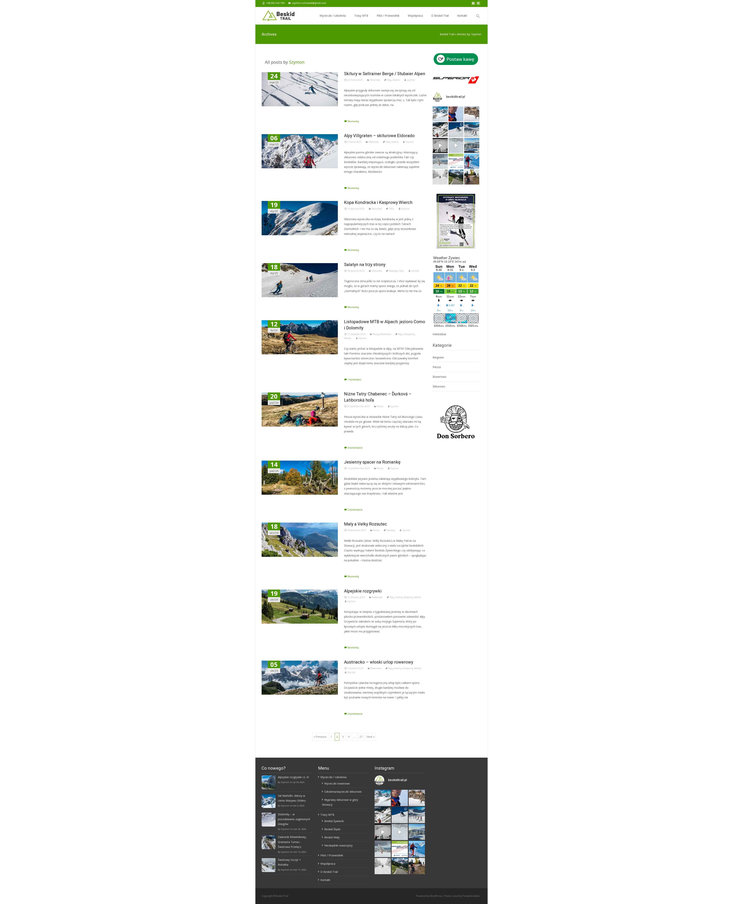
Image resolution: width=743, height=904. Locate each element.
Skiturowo (375, 80)
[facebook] (473, 4)
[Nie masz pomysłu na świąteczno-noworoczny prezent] (456, 161)
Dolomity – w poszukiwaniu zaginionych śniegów (294, 819)
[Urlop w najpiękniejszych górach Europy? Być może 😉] (471, 114)
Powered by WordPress (429, 896)
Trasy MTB (361, 15)
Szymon (297, 62)
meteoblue (439, 334)
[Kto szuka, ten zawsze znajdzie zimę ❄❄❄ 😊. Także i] (440, 161)
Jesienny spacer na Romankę (372, 462)
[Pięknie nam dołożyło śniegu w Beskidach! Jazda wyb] (456, 145)
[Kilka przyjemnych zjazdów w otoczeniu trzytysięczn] (456, 114)
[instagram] (478, 4)
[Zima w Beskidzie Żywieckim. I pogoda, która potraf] (471, 145)
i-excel (455, 896)
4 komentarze (355, 447)
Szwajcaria (409, 334)
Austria (396, 80)
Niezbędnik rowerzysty (338, 845)
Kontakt (462, 15)
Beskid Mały (332, 837)
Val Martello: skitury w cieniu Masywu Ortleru (292, 798)
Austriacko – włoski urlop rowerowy (378, 662)
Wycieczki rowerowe (337, 783)
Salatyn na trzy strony (364, 264)
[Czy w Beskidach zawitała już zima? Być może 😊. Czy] (440, 177)
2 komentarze (355, 509)
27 (361, 736)
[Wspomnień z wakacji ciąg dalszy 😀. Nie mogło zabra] (456, 177)
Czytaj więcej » (354, 112)
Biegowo (438, 357)
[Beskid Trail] (275, 14)
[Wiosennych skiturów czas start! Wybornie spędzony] (471, 129)
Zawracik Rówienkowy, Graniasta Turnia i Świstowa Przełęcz (292, 841)
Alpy (389, 80)
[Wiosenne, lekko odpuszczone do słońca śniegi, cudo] (456, 129)
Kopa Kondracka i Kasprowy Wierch (378, 202)
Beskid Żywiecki (334, 821)
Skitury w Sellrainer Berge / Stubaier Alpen (384, 73)
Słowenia (408, 597)
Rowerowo (385, 334)
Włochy (347, 338)
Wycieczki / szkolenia (333, 15)
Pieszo (375, 334)
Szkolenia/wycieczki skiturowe (343, 791)
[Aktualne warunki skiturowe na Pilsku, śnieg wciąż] (440, 145)
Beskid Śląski (332, 829)
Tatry (391, 208)
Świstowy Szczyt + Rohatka (289, 862)
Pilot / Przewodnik (388, 15)
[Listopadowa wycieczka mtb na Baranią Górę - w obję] (471, 177)
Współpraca (415, 15)
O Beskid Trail (440, 15)
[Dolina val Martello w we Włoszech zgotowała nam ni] (440, 114)
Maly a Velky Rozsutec (365, 524)
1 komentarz (354, 379)
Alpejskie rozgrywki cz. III (293, 777)
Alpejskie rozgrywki (363, 591)
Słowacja (393, 270)
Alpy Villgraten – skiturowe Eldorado (379, 135)
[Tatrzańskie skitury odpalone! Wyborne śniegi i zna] (471, 161)
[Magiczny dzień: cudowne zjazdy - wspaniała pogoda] (440, 129)
